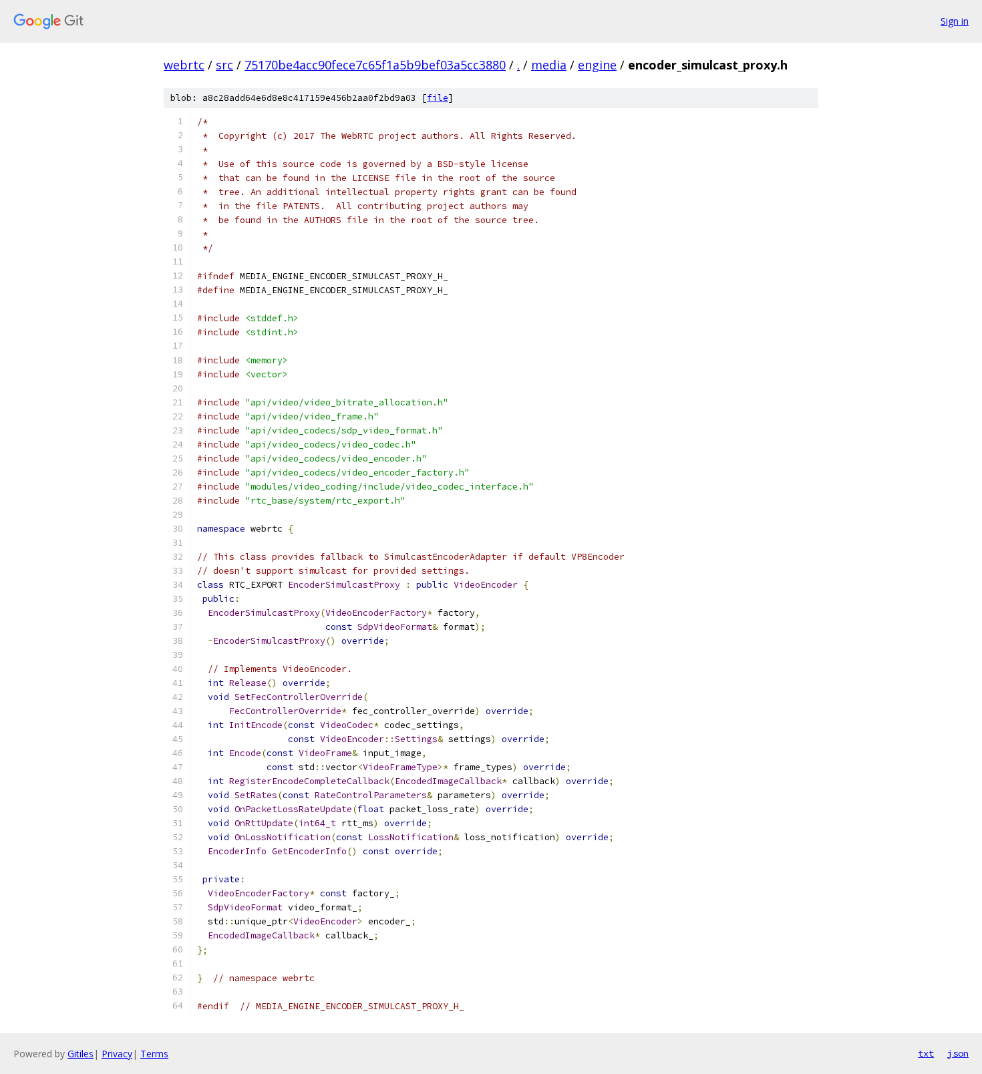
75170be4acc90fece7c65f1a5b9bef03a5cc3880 (375, 65)
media (548, 65)
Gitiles (80, 1053)
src (224, 65)
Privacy (117, 1053)
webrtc (184, 65)
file (437, 98)
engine (597, 65)
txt (926, 1053)
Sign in (955, 21)
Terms (154, 1053)
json (958, 1053)
